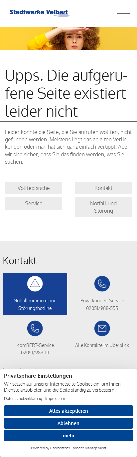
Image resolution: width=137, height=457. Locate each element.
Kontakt (103, 188)
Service (34, 203)
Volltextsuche (34, 188)
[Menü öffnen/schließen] (123, 13)
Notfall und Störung (103, 207)
